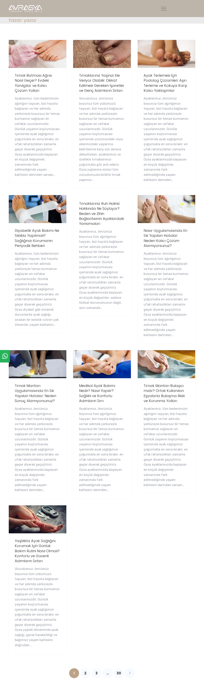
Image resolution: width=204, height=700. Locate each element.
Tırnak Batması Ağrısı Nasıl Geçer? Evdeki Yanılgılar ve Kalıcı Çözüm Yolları (33, 83)
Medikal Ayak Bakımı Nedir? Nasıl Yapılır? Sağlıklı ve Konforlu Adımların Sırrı (97, 393)
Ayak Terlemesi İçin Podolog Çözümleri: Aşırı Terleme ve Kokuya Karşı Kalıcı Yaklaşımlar (165, 83)
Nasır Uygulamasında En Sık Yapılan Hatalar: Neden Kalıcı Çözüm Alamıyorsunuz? (165, 238)
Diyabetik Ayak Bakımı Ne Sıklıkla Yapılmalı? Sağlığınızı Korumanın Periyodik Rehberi (37, 238)
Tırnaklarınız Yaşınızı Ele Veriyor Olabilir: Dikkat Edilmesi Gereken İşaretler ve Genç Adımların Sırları (101, 83)
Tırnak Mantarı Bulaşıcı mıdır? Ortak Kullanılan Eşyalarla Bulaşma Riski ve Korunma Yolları (164, 393)
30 (119, 673)
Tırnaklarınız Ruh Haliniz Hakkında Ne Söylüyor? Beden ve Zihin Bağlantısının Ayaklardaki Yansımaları (101, 213)
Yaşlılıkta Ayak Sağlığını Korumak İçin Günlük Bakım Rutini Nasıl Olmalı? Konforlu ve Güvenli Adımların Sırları (37, 550)
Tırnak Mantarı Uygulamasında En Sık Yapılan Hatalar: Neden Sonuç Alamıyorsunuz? (35, 393)
